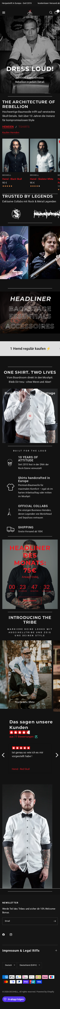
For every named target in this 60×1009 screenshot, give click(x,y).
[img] (31, 732)
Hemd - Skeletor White (41, 179)
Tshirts (24, 126)
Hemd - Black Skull (12, 179)
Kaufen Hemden (10, 132)
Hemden (8, 126)
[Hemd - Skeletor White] (43, 155)
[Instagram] (13, 934)
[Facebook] (5, 934)
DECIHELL (6, 175)
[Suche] (50, 12)
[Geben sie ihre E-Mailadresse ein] (55, 921)
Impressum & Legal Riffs (21, 950)
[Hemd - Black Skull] (15, 155)
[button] (30, 600)
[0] (55, 12)
